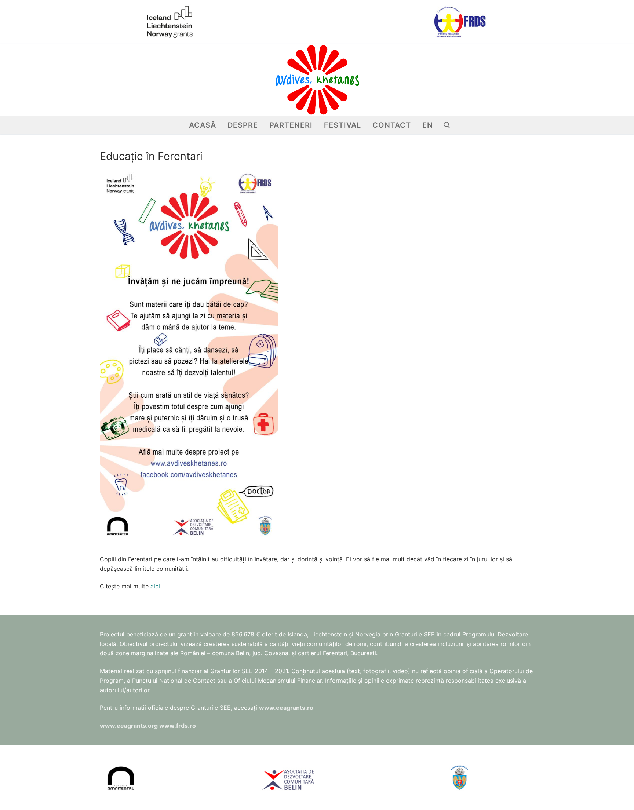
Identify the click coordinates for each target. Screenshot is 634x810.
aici (155, 586)
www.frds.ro (177, 725)
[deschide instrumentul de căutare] (447, 125)
